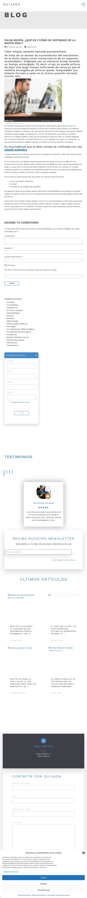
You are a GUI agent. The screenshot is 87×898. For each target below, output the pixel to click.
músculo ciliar (66, 126)
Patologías (11, 326)
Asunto (10, 382)
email (9, 371)
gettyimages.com (18, 123)
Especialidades (13, 313)
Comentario (9, 236)
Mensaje (10, 392)
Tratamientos (12, 345)
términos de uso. (24, 402)
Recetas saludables (15, 340)
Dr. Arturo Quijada (15, 310)
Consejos (11, 302)
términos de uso (70, 560)
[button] (83, 853)
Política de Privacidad (39, 895)
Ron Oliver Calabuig (43, 503)
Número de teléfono (21, 809)
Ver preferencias (43, 890)
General (10, 316)
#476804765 (9, 123)
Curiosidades (12, 305)
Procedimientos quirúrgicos (19, 332)
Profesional (12, 334)
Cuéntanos (17, 822)
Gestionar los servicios (10, 871)
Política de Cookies (24, 895)
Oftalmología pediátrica (17, 324)
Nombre (8, 248)
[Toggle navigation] (83, 4)
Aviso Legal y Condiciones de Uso (58, 895)
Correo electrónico (13, 257)
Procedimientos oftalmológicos (20, 329)
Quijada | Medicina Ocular (18, 337)
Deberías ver (12, 308)
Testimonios (12, 343)
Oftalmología (12, 321)
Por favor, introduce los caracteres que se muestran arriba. (30, 270)
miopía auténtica (15, 149)
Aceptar (43, 878)
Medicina (10, 318)
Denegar (43, 884)
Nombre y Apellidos (21, 783)
